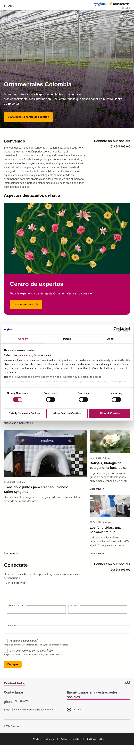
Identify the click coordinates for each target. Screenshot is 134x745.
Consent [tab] (23, 338)
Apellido (74, 605)
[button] (28, 117)
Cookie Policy (25, 355)
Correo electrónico (16, 582)
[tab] (67, 683)
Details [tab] (67, 338)
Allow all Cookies (110, 413)
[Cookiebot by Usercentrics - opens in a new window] (116, 329)
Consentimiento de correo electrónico (31, 650)
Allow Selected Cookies (67, 413)
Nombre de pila (17, 605)
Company (11, 625)
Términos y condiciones (23, 640)
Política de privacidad (70, 739)
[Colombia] (111, 4)
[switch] (50, 399)
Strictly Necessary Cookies (24, 413)
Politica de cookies (95, 739)
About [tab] (110, 338)
